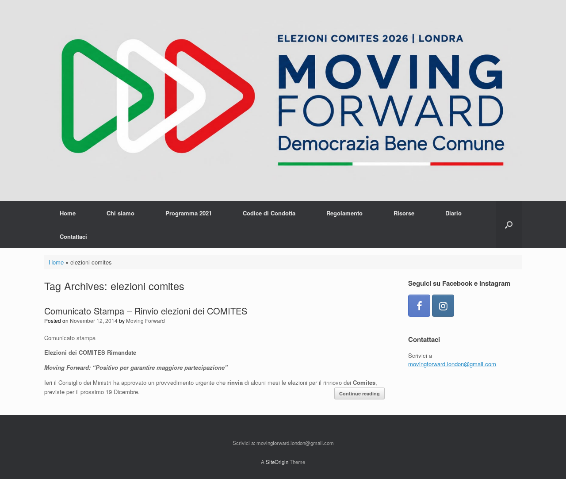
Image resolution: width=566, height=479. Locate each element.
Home (68, 213)
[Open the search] (509, 224)
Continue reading (359, 393)
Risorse (404, 213)
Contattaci (73, 236)
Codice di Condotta (269, 213)
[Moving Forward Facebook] (419, 306)
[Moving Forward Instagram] (443, 306)
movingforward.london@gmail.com (452, 364)
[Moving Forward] (283, 100)
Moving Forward (145, 320)
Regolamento (344, 213)
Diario (453, 213)
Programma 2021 (188, 213)
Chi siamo (120, 213)
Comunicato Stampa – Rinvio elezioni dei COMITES (145, 310)
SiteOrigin (277, 461)
